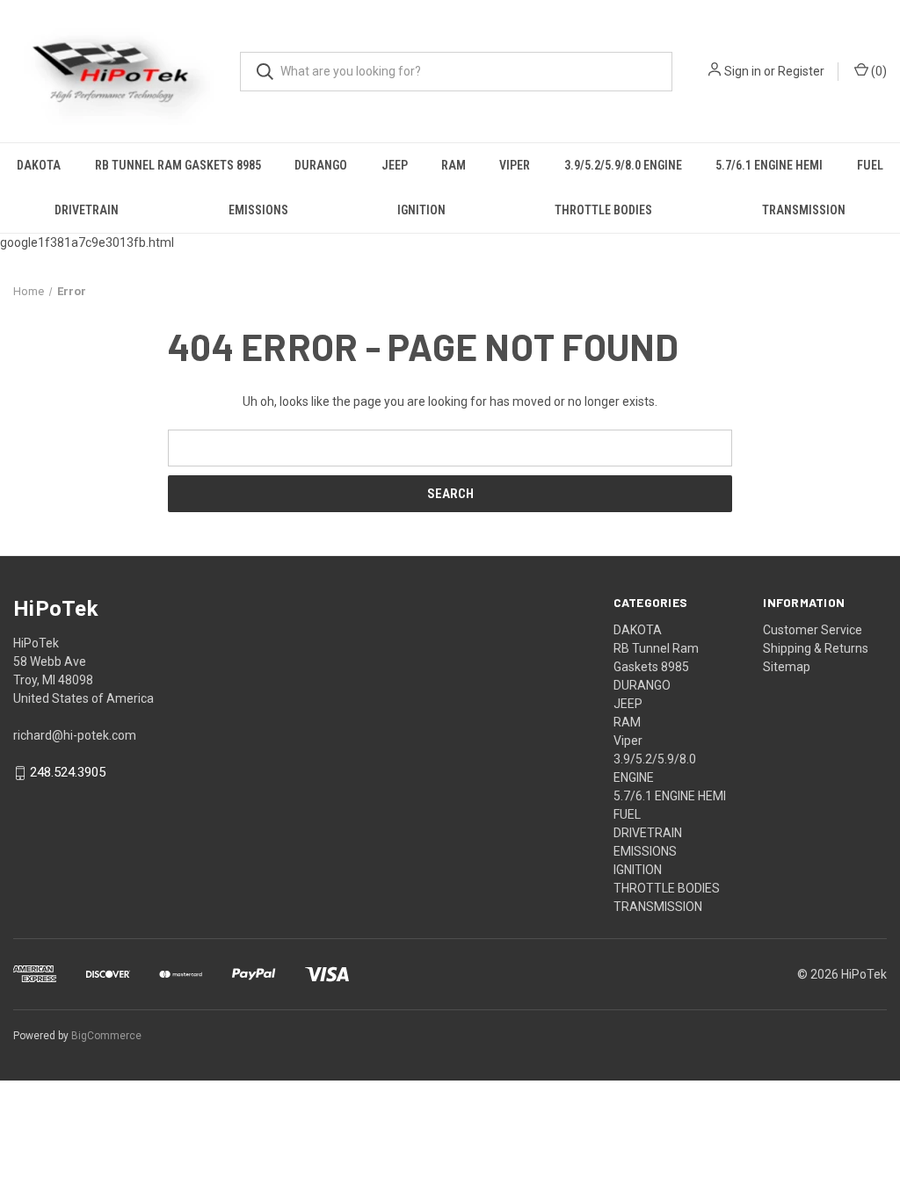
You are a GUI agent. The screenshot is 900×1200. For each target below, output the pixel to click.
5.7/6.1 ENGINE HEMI (769, 165)
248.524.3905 (67, 773)
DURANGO (320, 165)
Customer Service (812, 630)
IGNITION (421, 210)
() (877, 71)
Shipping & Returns (815, 648)
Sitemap (786, 667)
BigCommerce (106, 1036)
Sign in (742, 71)
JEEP (394, 165)
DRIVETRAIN (86, 210)
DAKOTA (39, 165)
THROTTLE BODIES (603, 210)
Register (801, 71)
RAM (453, 165)
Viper (514, 165)
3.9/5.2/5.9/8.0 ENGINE (623, 165)
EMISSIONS (258, 210)
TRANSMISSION (804, 210)
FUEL (870, 165)
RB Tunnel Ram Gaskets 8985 (178, 165)
